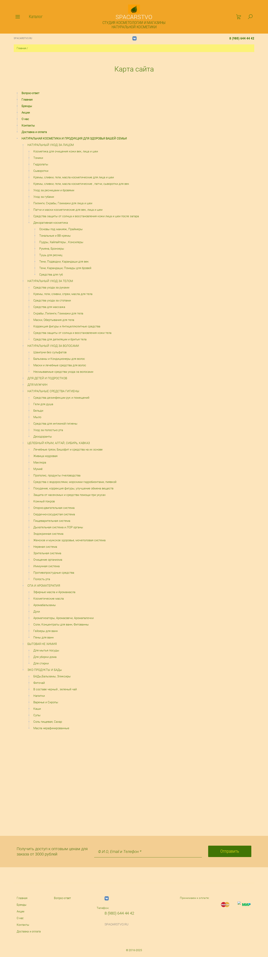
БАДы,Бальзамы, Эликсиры (52, 676)
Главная (21, 48)
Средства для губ (51, 274)
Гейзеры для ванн (45, 631)
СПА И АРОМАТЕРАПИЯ (43, 585)
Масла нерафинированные (51, 728)
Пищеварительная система (51, 521)
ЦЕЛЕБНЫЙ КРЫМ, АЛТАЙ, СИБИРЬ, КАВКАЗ (58, 443)
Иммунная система (46, 566)
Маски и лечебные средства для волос (59, 365)
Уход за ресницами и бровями (53, 190)
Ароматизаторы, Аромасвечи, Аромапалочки (63, 618)
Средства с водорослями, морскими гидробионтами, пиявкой (74, 482)
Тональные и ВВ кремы (55, 235)
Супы (36, 715)
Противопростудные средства (53, 572)
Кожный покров (44, 501)
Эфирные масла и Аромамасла (54, 592)
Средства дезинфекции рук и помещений (61, 397)
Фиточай (39, 683)
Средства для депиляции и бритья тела (60, 339)
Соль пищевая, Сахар (47, 721)
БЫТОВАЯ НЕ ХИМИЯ (42, 644)
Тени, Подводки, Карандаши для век (64, 261)
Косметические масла (48, 598)
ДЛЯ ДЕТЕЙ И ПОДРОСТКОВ (47, 378)
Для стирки (41, 663)
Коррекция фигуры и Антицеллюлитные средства (66, 326)
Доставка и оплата (34, 132)
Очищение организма (47, 559)
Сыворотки (40, 171)
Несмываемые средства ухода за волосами (63, 372)
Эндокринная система (48, 534)
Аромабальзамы (44, 605)
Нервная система (45, 547)
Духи (36, 611)
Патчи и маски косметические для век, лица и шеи (67, 210)
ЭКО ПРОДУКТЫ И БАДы (44, 670)
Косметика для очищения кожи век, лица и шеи (65, 151)
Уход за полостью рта (48, 430)
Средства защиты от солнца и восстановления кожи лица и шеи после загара (86, 216)
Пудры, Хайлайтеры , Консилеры (61, 242)
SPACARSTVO (134, 17)
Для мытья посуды (46, 650)
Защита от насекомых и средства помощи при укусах (69, 495)
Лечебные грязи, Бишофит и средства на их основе (68, 449)
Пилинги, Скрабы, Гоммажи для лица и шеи (62, 203)
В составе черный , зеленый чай (55, 689)
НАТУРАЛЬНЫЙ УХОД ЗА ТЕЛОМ (50, 281)
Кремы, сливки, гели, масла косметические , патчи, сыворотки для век (81, 184)
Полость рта (41, 579)
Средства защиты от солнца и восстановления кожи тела (72, 333)
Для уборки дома (45, 657)
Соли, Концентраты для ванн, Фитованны (61, 624)
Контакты (28, 125)
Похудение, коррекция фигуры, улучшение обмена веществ (73, 488)
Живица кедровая (45, 456)
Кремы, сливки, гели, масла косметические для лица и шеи (73, 177)
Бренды (27, 106)
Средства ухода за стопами (52, 300)
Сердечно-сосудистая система (54, 514)
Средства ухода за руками (51, 287)
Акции (26, 112)
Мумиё (38, 469)
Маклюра (39, 462)
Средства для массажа (49, 307)
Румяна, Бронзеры (51, 248)
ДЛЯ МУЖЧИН (37, 384)
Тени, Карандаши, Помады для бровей (65, 268)
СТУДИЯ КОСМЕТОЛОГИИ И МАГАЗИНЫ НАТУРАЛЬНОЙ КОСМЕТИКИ (134, 24)
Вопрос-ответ (30, 93)
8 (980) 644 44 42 (241, 38)
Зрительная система (47, 553)
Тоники (38, 158)
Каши (37, 709)
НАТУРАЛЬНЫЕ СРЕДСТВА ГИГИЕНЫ (53, 391)
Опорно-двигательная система (54, 508)
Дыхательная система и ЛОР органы (58, 527)
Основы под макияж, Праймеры (61, 229)
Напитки (39, 696)
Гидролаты (40, 164)
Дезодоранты (42, 436)
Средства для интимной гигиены (55, 423)
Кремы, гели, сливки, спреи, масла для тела (62, 294)
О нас (25, 119)
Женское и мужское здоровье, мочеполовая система (69, 540)
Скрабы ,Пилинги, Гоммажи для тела (58, 313)
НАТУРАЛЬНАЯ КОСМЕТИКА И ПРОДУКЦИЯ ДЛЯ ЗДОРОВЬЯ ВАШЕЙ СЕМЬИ (74, 138)
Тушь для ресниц (50, 255)
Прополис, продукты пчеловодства (56, 475)
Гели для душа (43, 404)
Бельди (38, 410)
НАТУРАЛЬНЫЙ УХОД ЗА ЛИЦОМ (50, 145)
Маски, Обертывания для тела (53, 320)
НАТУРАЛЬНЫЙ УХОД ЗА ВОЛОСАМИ (53, 346)
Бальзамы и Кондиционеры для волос (59, 359)
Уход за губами (43, 197)
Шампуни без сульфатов (50, 352)
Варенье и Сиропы (45, 702)
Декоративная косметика (50, 222)
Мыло (37, 417)
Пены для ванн (43, 637)
